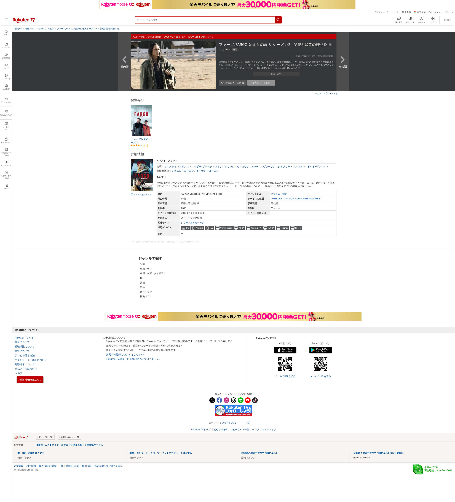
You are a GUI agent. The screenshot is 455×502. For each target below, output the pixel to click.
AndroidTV (256, 228)
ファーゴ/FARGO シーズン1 (141, 141)
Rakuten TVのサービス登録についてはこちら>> (133, 358)
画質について (22, 350)
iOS (211, 228)
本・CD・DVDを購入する (31, 452)
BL (141, 277)
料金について (22, 342)
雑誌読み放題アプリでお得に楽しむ (259, 452)
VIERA (241, 228)
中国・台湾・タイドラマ (153, 273)
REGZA (271, 228)
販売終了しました (261, 82)
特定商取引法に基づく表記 (108, 465)
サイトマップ (269, 429)
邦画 (142, 287)
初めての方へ (221, 429)
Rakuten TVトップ (201, 429)
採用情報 (86, 465)
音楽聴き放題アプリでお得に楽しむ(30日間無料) (379, 452)
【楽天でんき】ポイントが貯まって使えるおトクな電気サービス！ (70, 444)
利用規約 (31, 465)
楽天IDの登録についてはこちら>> (125, 354)
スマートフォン (229, 422)
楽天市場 (406, 12)
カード (395, 12)
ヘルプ (318, 93)
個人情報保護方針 (48, 465)
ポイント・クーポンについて (31, 359)
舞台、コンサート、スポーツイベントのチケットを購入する (161, 452)
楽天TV (18, 28)
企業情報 (18, 465)
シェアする (332, 93)
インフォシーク (381, 12)
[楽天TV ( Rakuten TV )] (24, 21)
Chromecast (226, 228)
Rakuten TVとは (24, 337)
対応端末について (25, 364)
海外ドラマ (146, 291)
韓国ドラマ (146, 268)
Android (199, 228)
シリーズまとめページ (192, 222)
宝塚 (142, 264)
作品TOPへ (276, 73)
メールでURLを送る (285, 376)
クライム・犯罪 (279, 193)
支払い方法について (26, 368)
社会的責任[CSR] (70, 465)
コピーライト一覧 (240, 429)
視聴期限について (25, 346)
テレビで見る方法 (25, 355)
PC (187, 228)
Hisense (284, 228)
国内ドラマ (146, 296)
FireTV (298, 228)
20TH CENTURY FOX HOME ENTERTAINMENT (296, 198)
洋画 (142, 282)
